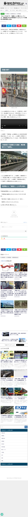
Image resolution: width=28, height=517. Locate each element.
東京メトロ (3, 449)
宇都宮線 (19, 13)
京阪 (2, 460)
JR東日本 (2, 13)
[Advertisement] (14, 51)
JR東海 (2, 435)
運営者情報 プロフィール (5, 8)
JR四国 (2, 441)
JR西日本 (3, 438)
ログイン (25, 222)
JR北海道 (3, 446)
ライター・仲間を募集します (15, 8)
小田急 (2, 452)
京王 (2, 455)
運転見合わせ (13, 13)
